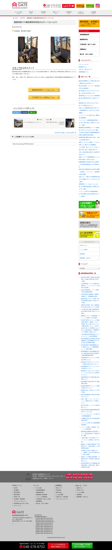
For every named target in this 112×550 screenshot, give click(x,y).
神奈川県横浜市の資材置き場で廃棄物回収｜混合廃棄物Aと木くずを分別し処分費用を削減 (90, 340)
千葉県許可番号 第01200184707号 (44, 523)
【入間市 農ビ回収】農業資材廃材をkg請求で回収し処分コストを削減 (90, 311)
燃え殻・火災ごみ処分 (86, 54)
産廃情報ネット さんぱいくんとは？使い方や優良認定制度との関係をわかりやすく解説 (89, 186)
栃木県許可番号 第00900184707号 (44, 526)
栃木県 (75, 474)
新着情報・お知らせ (85, 258)
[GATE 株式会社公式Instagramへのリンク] (97, 5)
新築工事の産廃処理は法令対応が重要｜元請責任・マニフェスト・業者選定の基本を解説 (89, 172)
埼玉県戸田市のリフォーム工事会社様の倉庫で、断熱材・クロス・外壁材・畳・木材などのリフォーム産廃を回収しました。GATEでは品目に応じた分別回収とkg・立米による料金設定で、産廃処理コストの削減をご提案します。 (90, 326)
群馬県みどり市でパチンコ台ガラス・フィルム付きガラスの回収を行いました (90, 372)
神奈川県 (69, 477)
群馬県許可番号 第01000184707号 (44, 528)
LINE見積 (58, 490)
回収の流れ (59, 492)
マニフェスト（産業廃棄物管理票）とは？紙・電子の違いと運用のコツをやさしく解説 (89, 122)
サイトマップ (17, 505)
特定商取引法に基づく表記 (21, 503)
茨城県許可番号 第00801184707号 (44, 525)
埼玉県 (80, 474)
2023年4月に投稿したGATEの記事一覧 (65, 132)
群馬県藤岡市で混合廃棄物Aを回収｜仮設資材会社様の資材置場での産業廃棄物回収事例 (90, 353)
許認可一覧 (17, 496)
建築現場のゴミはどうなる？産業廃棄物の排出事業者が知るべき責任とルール (89, 98)
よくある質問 (59, 494)
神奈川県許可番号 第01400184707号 (45, 521)
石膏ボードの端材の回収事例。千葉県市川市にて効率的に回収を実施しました (90, 458)
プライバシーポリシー (20, 501)
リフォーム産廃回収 (41, 496)
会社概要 (16, 490)
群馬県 (69, 474)
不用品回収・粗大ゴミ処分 (88, 44)
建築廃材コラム (83, 67)
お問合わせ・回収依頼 (62, 496)
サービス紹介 (38, 488)
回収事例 (43, 12)
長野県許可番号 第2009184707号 (44, 531)
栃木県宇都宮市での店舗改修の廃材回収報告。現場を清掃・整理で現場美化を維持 (90, 465)
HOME (16, 18)
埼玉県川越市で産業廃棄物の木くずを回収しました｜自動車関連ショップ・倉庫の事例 (90, 347)
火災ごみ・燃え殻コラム (85, 69)
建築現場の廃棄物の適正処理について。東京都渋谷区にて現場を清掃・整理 (90, 433)
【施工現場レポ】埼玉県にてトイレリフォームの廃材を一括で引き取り (90, 439)
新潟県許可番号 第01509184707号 (44, 533)
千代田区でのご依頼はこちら (43, 97)
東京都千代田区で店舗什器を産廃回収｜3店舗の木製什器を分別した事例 (90, 279)
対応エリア (56, 12)
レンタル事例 (83, 249)
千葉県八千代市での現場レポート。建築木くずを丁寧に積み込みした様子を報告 (90, 452)
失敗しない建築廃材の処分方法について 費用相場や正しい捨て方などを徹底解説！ (89, 110)
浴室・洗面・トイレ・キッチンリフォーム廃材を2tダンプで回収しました (90, 401)
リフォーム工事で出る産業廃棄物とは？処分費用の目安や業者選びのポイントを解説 (89, 194)
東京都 (85, 474)
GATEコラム (83, 245)
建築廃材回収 (84, 39)
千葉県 (90, 474)
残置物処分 (83, 49)
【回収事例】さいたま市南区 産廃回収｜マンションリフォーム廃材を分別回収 (90, 285)
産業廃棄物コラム (84, 72)
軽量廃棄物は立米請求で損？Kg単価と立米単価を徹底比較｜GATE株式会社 (89, 164)
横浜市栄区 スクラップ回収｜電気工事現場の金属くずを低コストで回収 (90, 300)
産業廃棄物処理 (84, 34)
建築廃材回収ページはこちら (43, 90)
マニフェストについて (62, 499)
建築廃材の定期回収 (41, 494)
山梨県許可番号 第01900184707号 (44, 530)
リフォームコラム (84, 64)
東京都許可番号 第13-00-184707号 (44, 520)
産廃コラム (80, 488)
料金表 (31, 12)
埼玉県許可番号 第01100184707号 (44, 518)
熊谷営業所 (17, 494)
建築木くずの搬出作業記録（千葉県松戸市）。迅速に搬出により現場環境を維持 (90, 446)
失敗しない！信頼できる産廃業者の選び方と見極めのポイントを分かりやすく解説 (89, 179)
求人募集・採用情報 (19, 499)
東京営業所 (17, 492)
